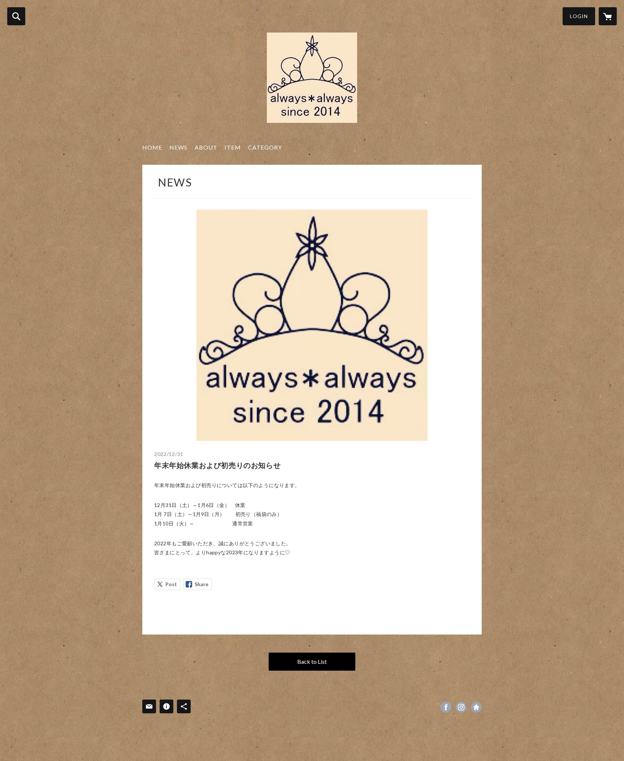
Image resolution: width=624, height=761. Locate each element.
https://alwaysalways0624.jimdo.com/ (476, 707)
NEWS (178, 147)
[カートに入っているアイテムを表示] (608, 16)
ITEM (233, 147)
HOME (152, 147)
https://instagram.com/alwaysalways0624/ (461, 707)
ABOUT (206, 147)
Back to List (312, 661)
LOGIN (579, 16)
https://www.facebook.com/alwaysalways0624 (446, 707)
